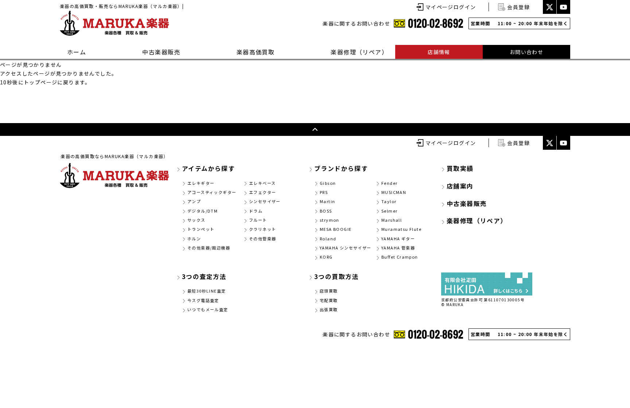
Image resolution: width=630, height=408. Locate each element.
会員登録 (518, 7)
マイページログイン (450, 7)
